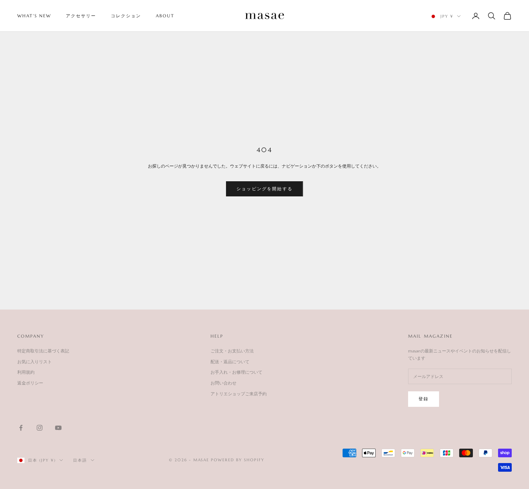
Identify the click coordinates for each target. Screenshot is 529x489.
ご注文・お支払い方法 (232, 351)
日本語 (80, 460)
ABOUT (165, 15)
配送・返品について (230, 361)
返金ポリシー (30, 383)
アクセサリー (81, 15)
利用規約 (26, 372)
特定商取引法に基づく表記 (43, 351)
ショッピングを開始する (264, 188)
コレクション (126, 15)
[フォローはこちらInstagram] (39, 427)
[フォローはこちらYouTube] (58, 427)
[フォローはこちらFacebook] (20, 427)
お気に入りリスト (34, 361)
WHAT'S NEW (34, 15)
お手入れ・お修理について (236, 372)
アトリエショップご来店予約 (239, 393)
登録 (424, 398)
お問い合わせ (223, 383)
